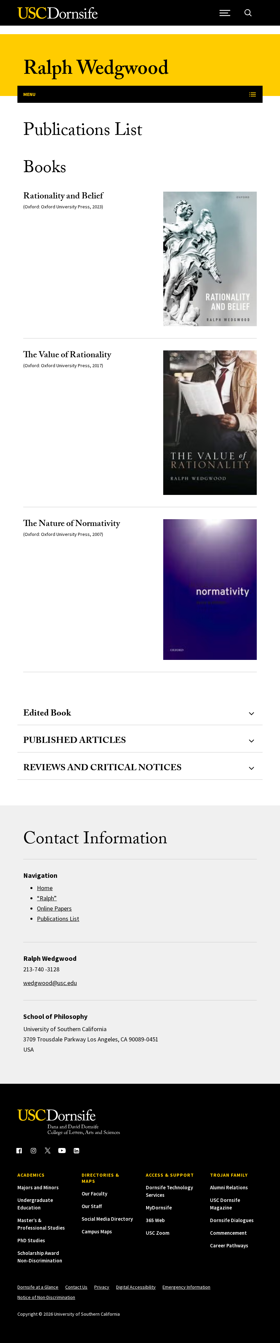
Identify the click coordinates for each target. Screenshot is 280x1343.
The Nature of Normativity (71, 524)
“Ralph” (47, 898)
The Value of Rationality (67, 355)
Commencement (228, 1233)
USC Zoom (157, 1233)
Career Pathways (229, 1245)
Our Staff (92, 1206)
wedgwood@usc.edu (50, 983)
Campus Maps (97, 1231)
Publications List (58, 919)
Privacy (101, 1287)
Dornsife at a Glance (37, 1287)
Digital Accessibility (136, 1287)
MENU (29, 94)
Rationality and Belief (63, 197)
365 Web (155, 1220)
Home (45, 888)
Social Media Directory (107, 1219)
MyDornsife (159, 1207)
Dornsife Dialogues (232, 1220)
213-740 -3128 (41, 969)
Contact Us (76, 1287)
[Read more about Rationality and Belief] (209, 259)
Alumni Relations (229, 1187)
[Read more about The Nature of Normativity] (209, 589)
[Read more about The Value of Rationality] (209, 422)
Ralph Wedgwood (96, 71)
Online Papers (54, 908)
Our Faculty (94, 1193)
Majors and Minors (38, 1187)
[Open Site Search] (248, 13)
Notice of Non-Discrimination (46, 1297)
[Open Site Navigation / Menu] (225, 13)
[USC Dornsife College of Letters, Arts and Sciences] (57, 17)
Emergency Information (186, 1287)
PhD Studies (31, 1240)
